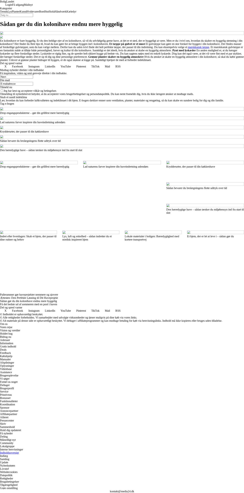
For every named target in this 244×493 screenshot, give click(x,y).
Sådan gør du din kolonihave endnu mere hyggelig (28, 301)
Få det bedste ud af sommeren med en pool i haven (28, 304)
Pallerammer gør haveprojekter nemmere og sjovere (29, 294)
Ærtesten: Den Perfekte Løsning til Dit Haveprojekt (29, 297)
